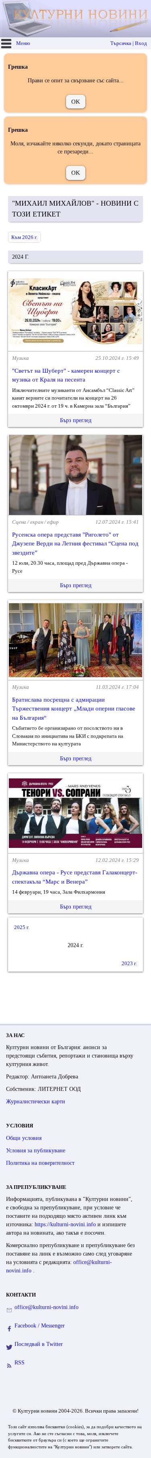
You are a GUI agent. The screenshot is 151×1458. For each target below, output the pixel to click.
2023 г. (129, 963)
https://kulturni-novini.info (66, 1224)
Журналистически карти (35, 1102)
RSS (19, 1363)
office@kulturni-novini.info (46, 1307)
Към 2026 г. (24, 237)
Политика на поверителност (40, 1163)
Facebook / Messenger (39, 1326)
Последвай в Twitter (38, 1344)
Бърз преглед (75, 420)
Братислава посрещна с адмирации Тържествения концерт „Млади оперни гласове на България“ (73, 708)
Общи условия (23, 1138)
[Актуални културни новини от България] (76, 18)
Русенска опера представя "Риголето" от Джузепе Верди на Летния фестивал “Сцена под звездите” (75, 543)
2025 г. (21, 927)
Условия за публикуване (35, 1151)
